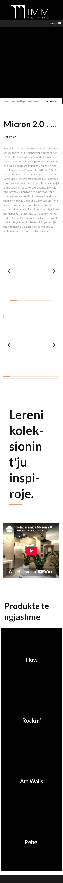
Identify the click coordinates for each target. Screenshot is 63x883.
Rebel (31, 842)
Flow (32, 659)
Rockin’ (31, 720)
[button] (53, 23)
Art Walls (31, 781)
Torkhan (27, 878)
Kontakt (52, 101)
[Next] (53, 271)
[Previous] (9, 271)
